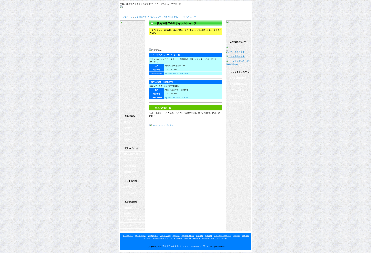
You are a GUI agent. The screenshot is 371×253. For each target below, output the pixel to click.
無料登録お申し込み (239, 84)
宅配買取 (128, 140)
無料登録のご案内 (238, 78)
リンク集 (128, 225)
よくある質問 (196, 11)
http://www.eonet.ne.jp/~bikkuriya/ (176, 73)
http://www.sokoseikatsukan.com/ (176, 98)
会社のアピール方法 (192, 239)
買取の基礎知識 (131, 154)
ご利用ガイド (175, 11)
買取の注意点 (130, 166)
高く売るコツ (130, 160)
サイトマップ (153, 11)
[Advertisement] (183, 41)
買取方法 (128, 122)
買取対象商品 (130, 172)
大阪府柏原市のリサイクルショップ (179, 17)
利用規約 (128, 213)
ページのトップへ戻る (163, 125)
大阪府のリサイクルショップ (148, 17)
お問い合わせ (240, 11)
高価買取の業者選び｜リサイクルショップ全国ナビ (185, 246)
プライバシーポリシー (134, 219)
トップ (131, 11)
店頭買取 (128, 128)
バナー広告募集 (237, 90)
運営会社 (218, 11)
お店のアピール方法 (239, 96)
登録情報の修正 (237, 102)
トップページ (126, 17)
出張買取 (128, 134)
